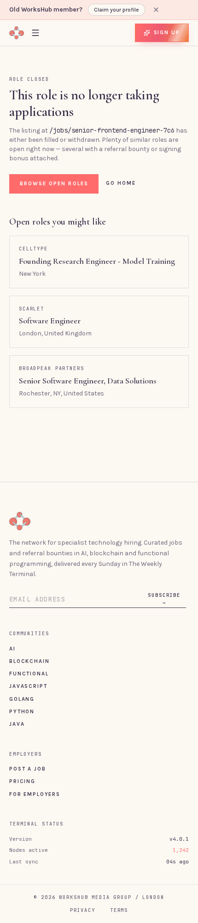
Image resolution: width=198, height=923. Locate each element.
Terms (119, 910)
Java (16, 724)
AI (12, 648)
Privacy (82, 910)
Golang (22, 699)
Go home (121, 183)
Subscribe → (164, 599)
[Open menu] (35, 32)
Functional (28, 673)
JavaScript (28, 686)
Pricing (22, 781)
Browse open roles (54, 183)
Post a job (27, 768)
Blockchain (29, 661)
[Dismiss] (156, 9)
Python (22, 711)
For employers (34, 794)
